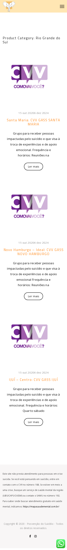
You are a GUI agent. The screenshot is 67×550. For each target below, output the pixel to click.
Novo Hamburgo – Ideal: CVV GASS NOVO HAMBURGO (34, 252)
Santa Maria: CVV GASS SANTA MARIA (33, 122)
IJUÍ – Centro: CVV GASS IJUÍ (33, 379)
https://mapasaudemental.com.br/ (41, 506)
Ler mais (33, 166)
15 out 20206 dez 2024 (33, 113)
